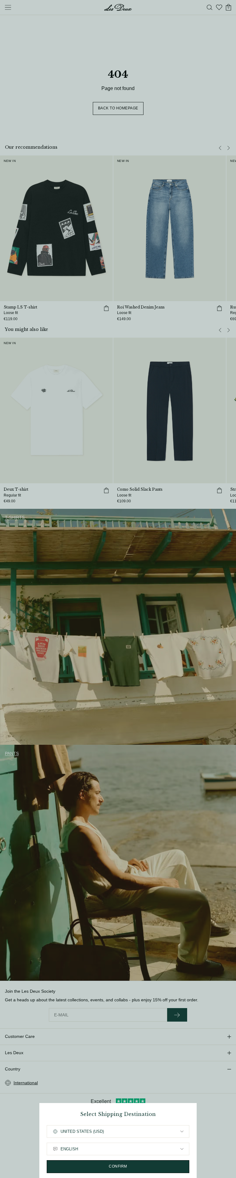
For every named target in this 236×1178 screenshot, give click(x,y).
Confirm (118, 1166)
